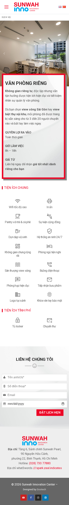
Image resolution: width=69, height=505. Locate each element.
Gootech (41, 489)
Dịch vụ (6, 17)
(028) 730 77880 (40, 463)
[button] (4, 53)
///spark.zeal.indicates (47, 468)
